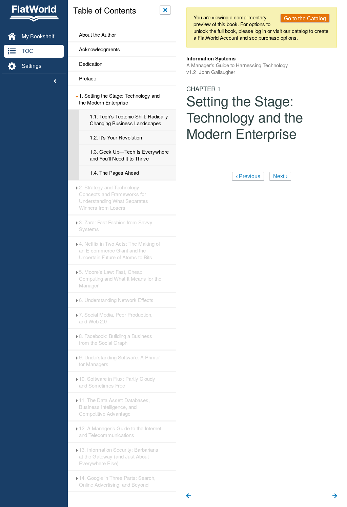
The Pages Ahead (114, 172)
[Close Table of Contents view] (165, 9)
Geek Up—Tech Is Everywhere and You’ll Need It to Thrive (129, 155)
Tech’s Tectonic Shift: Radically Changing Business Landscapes (129, 120)
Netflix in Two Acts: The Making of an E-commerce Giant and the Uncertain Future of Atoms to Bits (119, 250)
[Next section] (335, 496)
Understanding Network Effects (116, 300)
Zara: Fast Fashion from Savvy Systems (115, 225)
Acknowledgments (99, 49)
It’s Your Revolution (116, 137)
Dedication (90, 63)
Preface (87, 78)
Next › (280, 176)
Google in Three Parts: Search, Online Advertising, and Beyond (117, 481)
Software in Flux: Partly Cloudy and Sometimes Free (117, 382)
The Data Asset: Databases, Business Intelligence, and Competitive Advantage (114, 407)
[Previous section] (188, 496)
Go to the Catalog (305, 18)
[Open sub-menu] (77, 95)
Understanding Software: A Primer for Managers (119, 361)
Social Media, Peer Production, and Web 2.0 (115, 318)
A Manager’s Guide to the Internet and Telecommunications (120, 431)
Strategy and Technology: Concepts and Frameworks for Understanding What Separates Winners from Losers (113, 197)
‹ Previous (248, 176)
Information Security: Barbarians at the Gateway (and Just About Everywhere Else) (118, 456)
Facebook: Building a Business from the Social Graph (115, 339)
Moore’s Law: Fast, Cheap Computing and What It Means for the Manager (120, 278)
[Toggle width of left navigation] (54, 81)
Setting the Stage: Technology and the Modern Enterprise (119, 99)
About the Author (97, 34)
